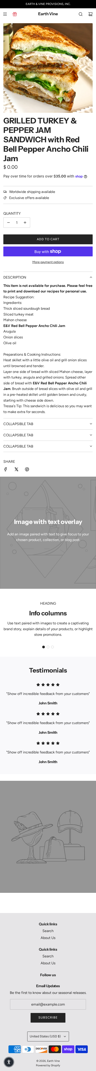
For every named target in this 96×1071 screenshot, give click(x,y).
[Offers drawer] (15, 14)
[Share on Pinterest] (27, 470)
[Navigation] (5, 14)
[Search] (81, 14)
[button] (43, 647)
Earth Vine (48, 14)
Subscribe (48, 1017)
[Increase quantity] (25, 222)
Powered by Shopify (48, 1065)
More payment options (48, 262)
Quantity (12, 213)
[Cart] (90, 14)
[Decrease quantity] (8, 222)
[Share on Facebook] (5, 470)
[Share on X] (16, 470)
